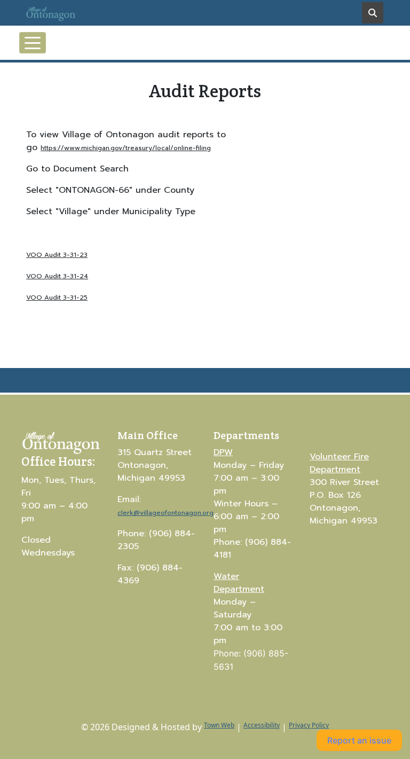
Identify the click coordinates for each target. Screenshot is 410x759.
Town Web (219, 725)
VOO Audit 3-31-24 (57, 276)
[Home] (61, 13)
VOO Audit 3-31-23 (57, 255)
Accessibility (261, 725)
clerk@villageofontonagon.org (165, 513)
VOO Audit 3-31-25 (57, 297)
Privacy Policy (309, 725)
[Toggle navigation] (32, 42)
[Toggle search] (372, 13)
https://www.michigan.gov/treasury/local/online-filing (126, 148)
